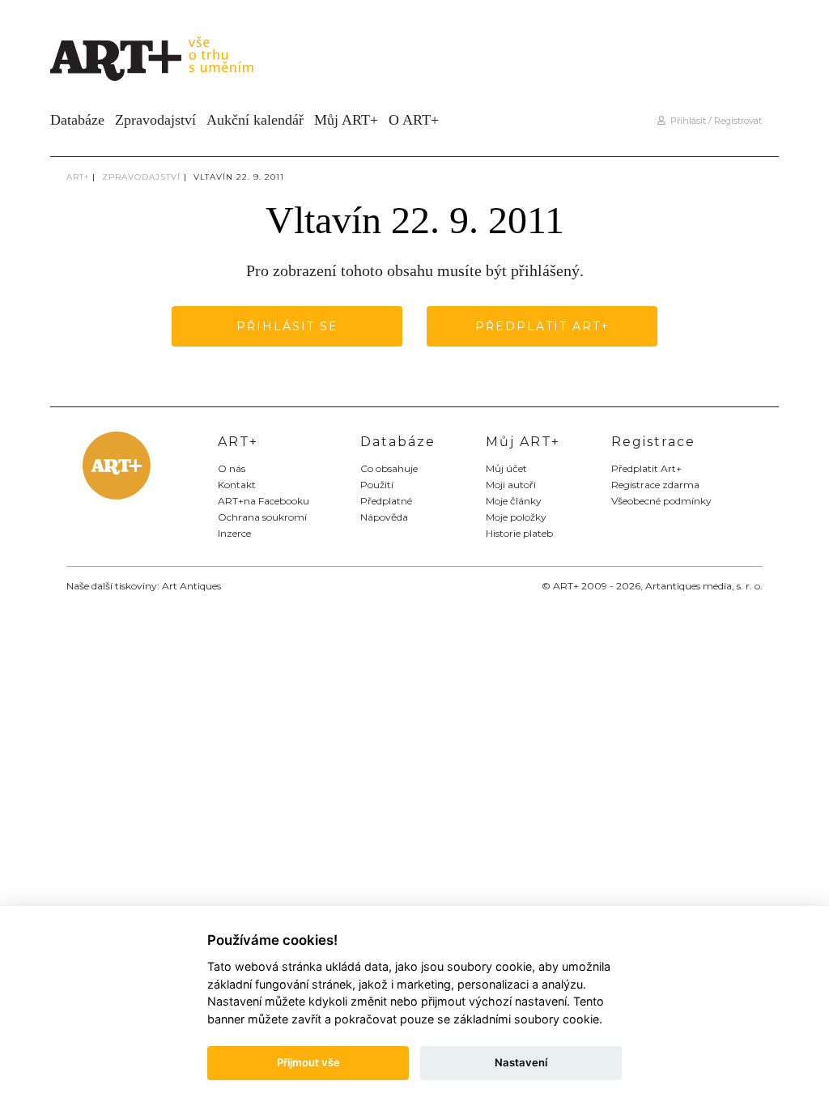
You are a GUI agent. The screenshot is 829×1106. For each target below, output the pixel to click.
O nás (231, 468)
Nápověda (384, 517)
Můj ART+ (346, 120)
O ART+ (414, 120)
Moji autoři (511, 485)
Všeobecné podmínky (661, 501)
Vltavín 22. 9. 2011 (238, 177)
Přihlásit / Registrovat (713, 120)
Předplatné (386, 501)
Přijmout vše (308, 1062)
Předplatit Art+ (542, 326)
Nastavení (521, 1062)
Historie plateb (519, 533)
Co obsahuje (389, 468)
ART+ (77, 177)
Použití (376, 485)
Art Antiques (191, 586)
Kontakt (237, 485)
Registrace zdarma (655, 485)
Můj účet (506, 468)
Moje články (514, 501)
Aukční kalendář (255, 120)
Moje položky (516, 517)
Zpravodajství (155, 120)
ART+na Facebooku (263, 501)
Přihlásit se (287, 326)
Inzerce (234, 533)
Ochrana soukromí (262, 517)
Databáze (77, 120)
